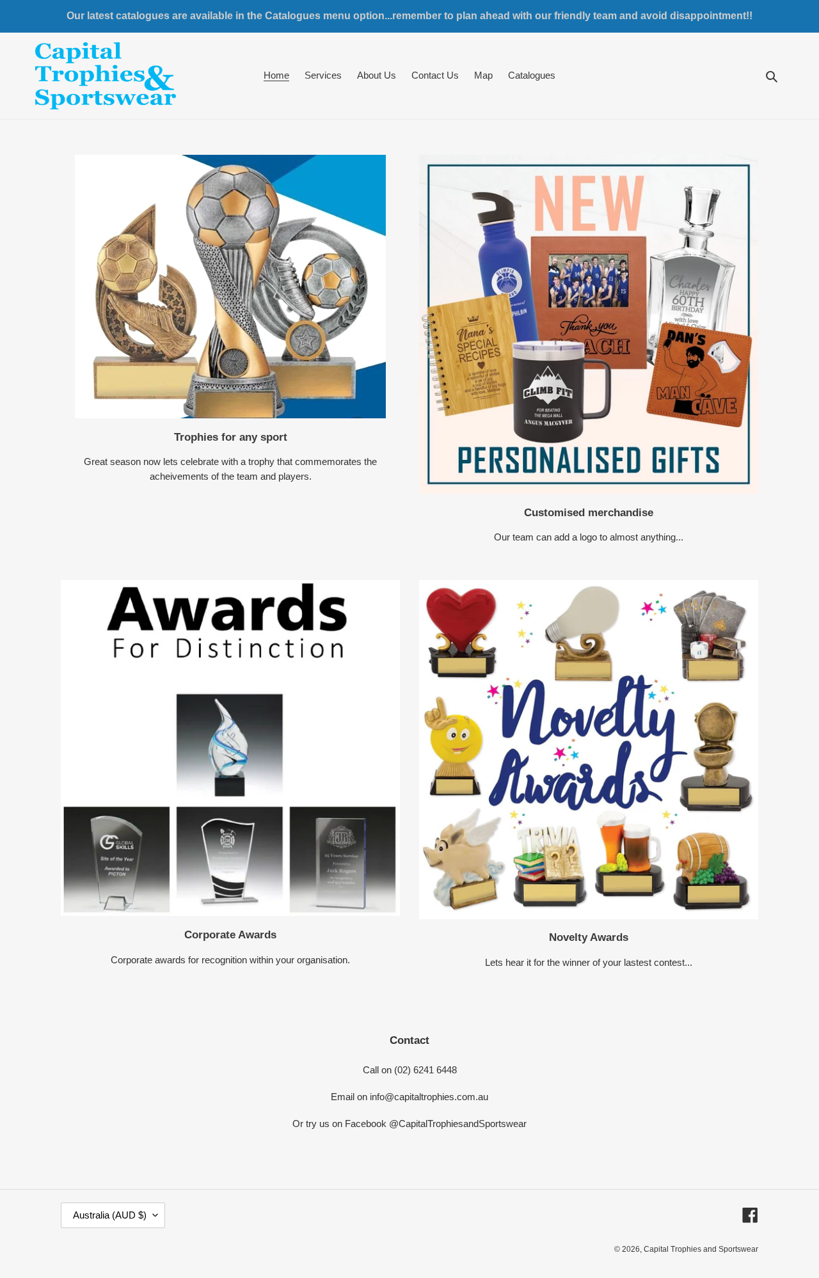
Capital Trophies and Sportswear (701, 1249)
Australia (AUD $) (110, 1215)
